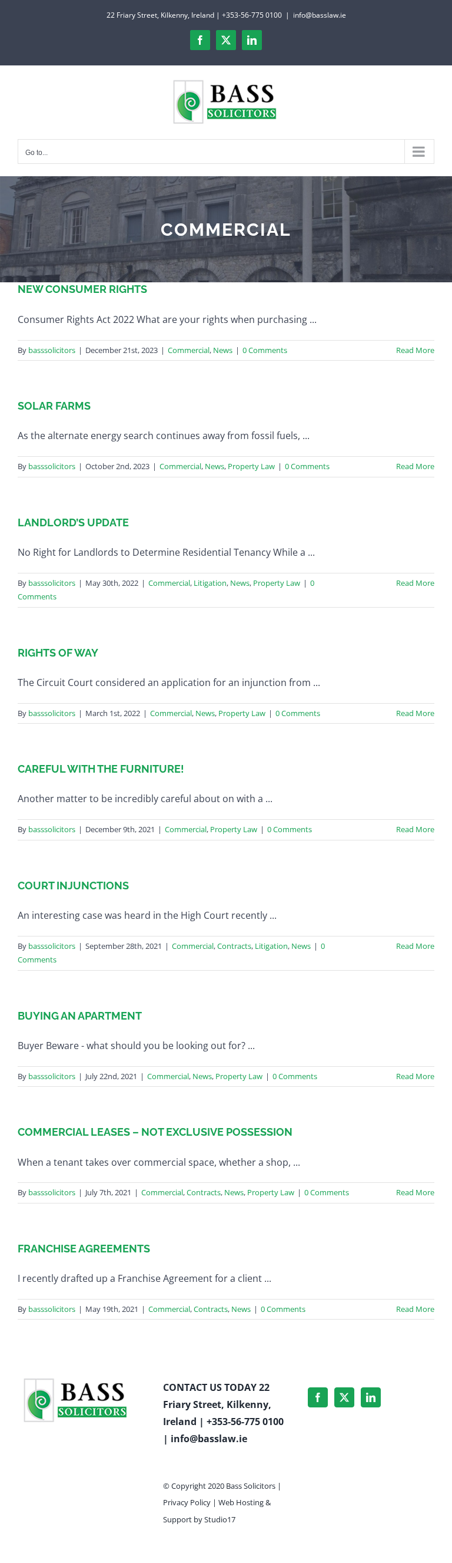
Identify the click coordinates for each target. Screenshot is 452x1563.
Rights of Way (58, 653)
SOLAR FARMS (54, 406)
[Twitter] (344, 1397)
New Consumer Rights (82, 289)
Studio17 (219, 1519)
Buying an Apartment (80, 1016)
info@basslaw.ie (319, 15)
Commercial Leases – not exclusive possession (155, 1132)
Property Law (251, 466)
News (222, 350)
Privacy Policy (187, 1502)
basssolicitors (51, 350)
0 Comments (264, 350)
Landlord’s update (73, 522)
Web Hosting (241, 1502)
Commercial (189, 350)
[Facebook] (318, 1397)
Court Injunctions (73, 885)
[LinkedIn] (371, 1397)
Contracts (234, 946)
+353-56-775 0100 (245, 1421)
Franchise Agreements (84, 1248)
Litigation (210, 583)
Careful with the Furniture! (101, 769)
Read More (415, 350)
